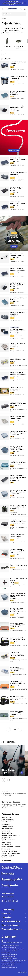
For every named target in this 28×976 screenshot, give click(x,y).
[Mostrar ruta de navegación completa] (2, 18)
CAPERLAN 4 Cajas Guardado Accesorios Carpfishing (18, 506)
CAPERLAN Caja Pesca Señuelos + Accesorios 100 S (18, 373)
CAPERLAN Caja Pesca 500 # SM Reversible (18, 92)
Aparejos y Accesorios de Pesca (11, 835)
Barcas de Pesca (6, 831)
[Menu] (3, 9)
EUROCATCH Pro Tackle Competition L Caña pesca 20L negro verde (17, 639)
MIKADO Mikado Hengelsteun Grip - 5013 (18, 579)
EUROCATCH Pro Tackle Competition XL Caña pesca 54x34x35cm (18, 698)
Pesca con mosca (6, 837)
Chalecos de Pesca (7, 817)
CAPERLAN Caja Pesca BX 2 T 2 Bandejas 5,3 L (18, 62)
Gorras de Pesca (6, 849)
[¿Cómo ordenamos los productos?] (2, 59)
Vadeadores (7, 46)
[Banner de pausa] (22, 3)
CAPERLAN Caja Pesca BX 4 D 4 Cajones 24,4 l (18, 77)
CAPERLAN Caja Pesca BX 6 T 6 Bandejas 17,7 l (18, 173)
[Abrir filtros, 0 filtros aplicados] (4, 54)
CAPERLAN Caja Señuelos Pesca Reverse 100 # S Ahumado (17, 285)
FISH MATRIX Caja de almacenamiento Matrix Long (18, 564)
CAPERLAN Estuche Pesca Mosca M (17, 344)
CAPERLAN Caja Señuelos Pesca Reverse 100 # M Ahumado (17, 107)
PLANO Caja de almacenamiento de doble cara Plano (17, 359)
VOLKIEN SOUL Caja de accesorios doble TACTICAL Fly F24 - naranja (18, 683)
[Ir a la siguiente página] (19, 729)
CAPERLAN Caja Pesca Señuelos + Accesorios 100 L (18, 269)
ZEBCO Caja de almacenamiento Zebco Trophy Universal (17, 669)
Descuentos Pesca (14, 150)
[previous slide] (3, 780)
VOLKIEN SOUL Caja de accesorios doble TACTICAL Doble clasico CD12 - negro (18, 521)
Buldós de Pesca (6, 842)
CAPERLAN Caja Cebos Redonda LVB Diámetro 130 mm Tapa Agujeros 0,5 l (18, 610)
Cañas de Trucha (6, 858)
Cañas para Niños (6, 824)
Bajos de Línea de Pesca (8, 840)
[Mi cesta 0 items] (24, 9)
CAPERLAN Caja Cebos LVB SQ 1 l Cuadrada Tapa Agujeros (18, 432)
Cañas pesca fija (6, 844)
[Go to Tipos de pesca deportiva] (22, 772)
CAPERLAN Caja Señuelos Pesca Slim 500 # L (17, 417)
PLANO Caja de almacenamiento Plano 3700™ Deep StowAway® (17, 654)
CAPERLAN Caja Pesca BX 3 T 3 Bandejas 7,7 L (18, 313)
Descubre (14, 246)
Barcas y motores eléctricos (19, 47)
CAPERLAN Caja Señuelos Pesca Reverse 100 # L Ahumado (17, 189)
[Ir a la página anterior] (8, 729)
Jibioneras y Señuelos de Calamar (11, 846)
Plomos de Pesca (6, 822)
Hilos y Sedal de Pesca (8, 855)
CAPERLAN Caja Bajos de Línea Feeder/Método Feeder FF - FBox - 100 (18, 477)
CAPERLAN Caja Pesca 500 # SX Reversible (18, 298)
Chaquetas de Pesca (7, 833)
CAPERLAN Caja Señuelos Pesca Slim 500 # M (17, 535)
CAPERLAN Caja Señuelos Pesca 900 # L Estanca (17, 388)
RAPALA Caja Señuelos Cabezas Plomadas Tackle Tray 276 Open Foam (17, 551)
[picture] (4, 65)
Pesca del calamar (7, 860)
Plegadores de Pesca (7, 819)
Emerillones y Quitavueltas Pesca (11, 853)
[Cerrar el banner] (25, 3)
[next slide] (8, 780)
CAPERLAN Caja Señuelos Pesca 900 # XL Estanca (17, 254)
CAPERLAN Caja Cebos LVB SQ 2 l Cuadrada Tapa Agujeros (18, 491)
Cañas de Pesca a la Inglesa (9, 851)
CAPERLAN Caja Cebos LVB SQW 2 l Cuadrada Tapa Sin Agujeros (17, 595)
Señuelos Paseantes (7, 826)
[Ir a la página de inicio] (12, 9)
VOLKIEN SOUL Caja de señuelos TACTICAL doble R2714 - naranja (17, 625)
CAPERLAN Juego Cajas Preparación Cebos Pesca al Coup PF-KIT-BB (18, 330)
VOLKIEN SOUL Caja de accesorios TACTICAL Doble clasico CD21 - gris (18, 403)
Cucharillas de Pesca (7, 828)
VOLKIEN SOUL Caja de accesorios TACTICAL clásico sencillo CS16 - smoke (18, 713)
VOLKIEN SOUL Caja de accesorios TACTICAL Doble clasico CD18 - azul (18, 462)
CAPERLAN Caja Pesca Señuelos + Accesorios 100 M (18, 202)
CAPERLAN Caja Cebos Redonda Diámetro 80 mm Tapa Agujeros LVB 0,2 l (17, 448)
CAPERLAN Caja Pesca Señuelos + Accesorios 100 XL (18, 158)
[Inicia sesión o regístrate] (21, 9)
